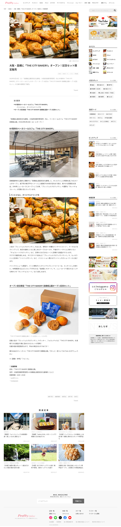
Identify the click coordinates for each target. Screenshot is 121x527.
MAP (51, 372)
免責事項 (59, 522)
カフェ (64, 396)
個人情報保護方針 (68, 522)
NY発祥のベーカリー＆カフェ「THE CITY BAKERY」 (31, 104)
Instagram (14, 381)
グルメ (46, 3)
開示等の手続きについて (98, 522)
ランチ (92, 125)
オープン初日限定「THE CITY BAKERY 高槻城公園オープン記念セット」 (38, 110)
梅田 (93, 85)
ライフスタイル (61, 3)
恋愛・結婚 (87, 3)
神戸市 (110, 85)
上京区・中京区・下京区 (107, 93)
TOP (5, 8)
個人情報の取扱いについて (82, 522)
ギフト (114, 121)
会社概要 (51, 522)
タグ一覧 (78, 510)
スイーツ (101, 114)
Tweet (76, 90)
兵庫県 (102, 97)
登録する (78, 501)
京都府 (93, 97)
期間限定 (93, 114)
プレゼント (35, 3)
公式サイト (15, 378)
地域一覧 (65, 510)
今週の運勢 (109, 118)
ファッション (70, 3)
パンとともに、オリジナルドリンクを (29, 107)
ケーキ (70, 396)
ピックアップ (26, 3)
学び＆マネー (95, 3)
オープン (51, 396)
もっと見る (113, 80)
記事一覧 (51, 510)
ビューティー (79, 3)
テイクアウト (94, 121)
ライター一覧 (93, 510)
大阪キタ (101, 85)
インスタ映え (105, 121)
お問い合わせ (80, 513)
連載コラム (104, 3)
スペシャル (111, 3)
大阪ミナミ (108, 89)
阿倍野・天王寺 (96, 89)
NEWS (41, 3)
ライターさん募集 (94, 513)
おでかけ (52, 3)
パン (77, 396)
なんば (110, 97)
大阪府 (93, 93)
